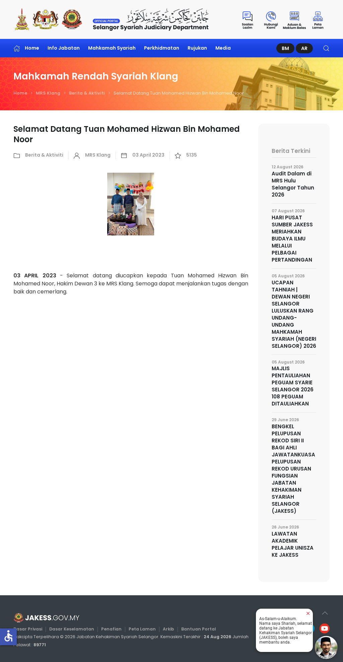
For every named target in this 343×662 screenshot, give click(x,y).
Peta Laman (142, 629)
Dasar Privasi (27, 629)
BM (285, 48)
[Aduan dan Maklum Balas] (294, 19)
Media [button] (223, 48)
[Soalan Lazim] (247, 19)
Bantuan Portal (198, 629)
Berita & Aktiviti (87, 93)
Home (32, 48)
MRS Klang (48, 93)
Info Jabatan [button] (64, 48)
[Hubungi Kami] (271, 19)
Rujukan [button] (197, 48)
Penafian (111, 629)
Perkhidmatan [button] (161, 48)
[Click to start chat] (326, 647)
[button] (326, 48)
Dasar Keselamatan (71, 629)
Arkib (168, 629)
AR (304, 48)
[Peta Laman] (318, 19)
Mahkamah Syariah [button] (112, 48)
